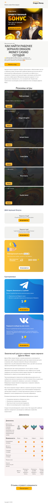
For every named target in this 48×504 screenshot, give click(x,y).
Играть (9, 106)
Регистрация (15, 4)
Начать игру (12, 64)
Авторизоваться (24, 220)
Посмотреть (24, 488)
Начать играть (8, 4)
